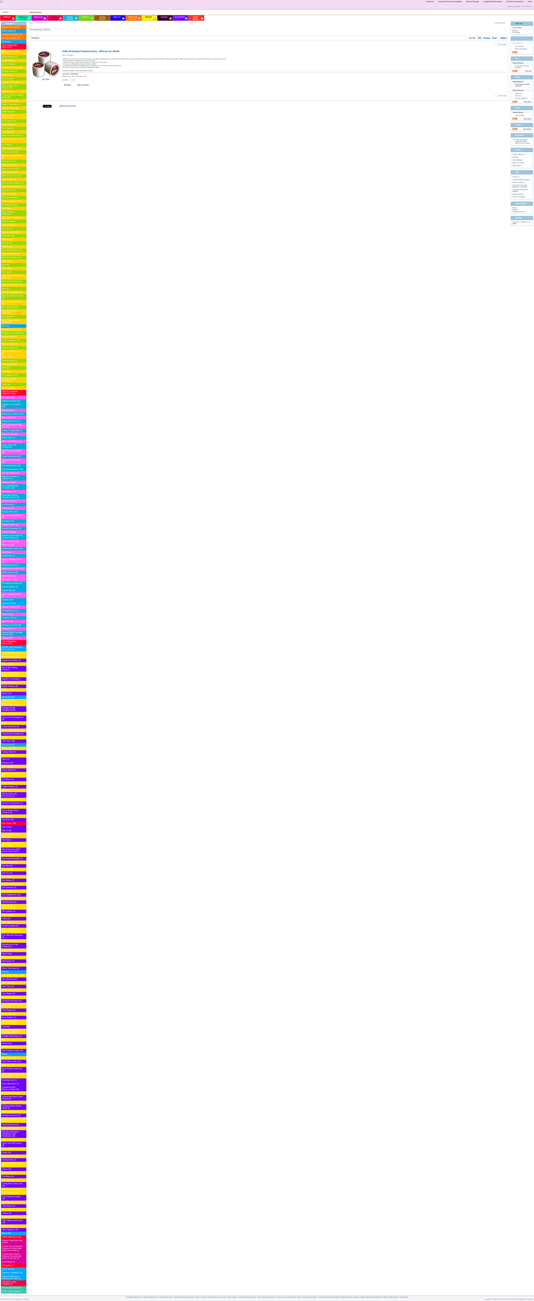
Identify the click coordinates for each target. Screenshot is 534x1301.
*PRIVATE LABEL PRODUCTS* (9, 1283)
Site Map (515, 157)
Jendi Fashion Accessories (247, 1297)
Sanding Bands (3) (9, 360)
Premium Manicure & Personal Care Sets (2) (11, 1277)
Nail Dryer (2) (7, 228)
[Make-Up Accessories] (24, 568)
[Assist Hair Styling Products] (24, 667)
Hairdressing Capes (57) (11, 898)
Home (31, 22)
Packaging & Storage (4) (12, 583)
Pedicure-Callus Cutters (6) (11, 352)
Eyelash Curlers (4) (10, 525)
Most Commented (521, 49)
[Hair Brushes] (24, 816)
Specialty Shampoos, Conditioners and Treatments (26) (10, 1134)
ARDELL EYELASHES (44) (11, 405)
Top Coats (6, 384)
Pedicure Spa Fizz (9, 344)
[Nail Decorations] (24, 221)
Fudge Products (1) (10, 786)
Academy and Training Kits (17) (11, 52)
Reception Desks (9, 1047)
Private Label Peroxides (11, 1288)
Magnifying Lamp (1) (10, 565)
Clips (4, 723)
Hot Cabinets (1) (8, 911)
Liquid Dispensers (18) (11, 148)
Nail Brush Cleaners (10, 205)
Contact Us (430, 1)
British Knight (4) (9, 31)
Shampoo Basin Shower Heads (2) (11, 1107)
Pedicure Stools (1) (10, 348)
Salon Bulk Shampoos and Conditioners (13, 1075)
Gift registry (516, 32)
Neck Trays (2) (8, 986)
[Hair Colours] (24, 827)
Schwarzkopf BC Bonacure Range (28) (10, 1088)
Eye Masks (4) (8, 521)
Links (530, 1)
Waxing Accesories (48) (11, 625)
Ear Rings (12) (8, 508)
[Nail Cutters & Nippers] (24, 217)
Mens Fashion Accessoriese (307, 1297)
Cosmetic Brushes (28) (11, 466)
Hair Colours (7, 827)
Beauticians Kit (8, 410)
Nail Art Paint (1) (8, 190)
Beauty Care (38, 17)
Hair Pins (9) (7, 873)
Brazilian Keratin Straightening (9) (8, 709)
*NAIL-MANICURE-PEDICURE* (10, 46)
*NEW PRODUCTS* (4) (11, 1237)
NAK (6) (5, 972)
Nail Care (7, 17)
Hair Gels (518, 96)
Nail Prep (5, 265)
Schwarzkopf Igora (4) (11, 1093)
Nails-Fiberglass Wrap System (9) (11, 321)
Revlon (5, 1054)
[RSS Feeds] (514, 52)
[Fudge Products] (24, 786)
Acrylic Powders (8, 64)
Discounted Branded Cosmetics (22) (10, 487)
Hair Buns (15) (8, 820)
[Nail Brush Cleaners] (24, 204)
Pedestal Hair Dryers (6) (11, 1001)
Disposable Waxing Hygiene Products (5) (10, 496)
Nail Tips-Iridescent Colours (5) (10, 312)
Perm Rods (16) (8, 1014)
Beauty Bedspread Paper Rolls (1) (12, 426)
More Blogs (527, 101)
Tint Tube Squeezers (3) (12, 1189)
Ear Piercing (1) (8, 504)
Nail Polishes (7, 261)
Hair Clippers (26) (9, 823)
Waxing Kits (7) (8, 629)
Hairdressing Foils (9, 902)
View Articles (527, 129)
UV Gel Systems (9, 388)
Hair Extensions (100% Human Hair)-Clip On (11, 850)
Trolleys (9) (6, 1213)
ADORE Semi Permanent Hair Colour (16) (12, 648)
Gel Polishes (7, 145)
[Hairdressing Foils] (24, 902)
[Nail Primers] (24, 268)
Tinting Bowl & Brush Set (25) (12, 1185)
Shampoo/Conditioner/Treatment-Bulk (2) (13, 1120)
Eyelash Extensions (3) (11, 528)
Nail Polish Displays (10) (12, 250)
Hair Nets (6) (7, 866)
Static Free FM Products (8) (12, 1144)
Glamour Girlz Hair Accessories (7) (9, 795)
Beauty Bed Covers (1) (11, 421)
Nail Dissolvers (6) (9, 225)
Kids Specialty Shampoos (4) (12, 936)
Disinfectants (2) (8, 491)
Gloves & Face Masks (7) (12, 803)
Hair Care (117, 17)
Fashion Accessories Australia (286, 1297)
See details (45, 79)
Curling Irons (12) (9, 748)
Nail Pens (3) (7, 247)
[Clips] (24, 723)
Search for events (518, 163)
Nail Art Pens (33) (9, 194)
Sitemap (385, 1297)
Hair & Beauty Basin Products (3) (10, 811)
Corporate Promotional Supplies (450, 1)
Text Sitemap (403, 1297)
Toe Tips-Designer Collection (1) (9, 380)
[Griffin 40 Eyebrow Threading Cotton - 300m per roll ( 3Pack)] (46, 78)
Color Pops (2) (8, 91)
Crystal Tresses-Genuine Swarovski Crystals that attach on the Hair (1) (12, 1248)
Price (494, 38)
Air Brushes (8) (8, 397)
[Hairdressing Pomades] (24, 905)
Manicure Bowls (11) (10, 152)
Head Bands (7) (8, 556)
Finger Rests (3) (8, 124)
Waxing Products (70, 18)
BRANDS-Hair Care (10, 704)
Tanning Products (102, 18)
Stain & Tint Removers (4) (12, 1140)
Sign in (514, 208)
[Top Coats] (24, 384)
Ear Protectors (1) (9, 766)
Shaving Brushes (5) (10, 1124)
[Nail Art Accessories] (24, 172)
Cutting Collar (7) (9, 752)
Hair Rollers (6, 877)
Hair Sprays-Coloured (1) (12, 884)
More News (527, 118)
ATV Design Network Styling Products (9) (10, 674)
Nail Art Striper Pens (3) (11, 201)
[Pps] (24, 1039)
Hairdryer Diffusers (521, 98)
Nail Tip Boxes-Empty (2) (12, 285)
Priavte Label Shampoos (12, 1291)
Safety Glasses (8, 357)
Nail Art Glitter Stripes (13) (12, 183)
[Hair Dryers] (24, 839)
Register (515, 209)
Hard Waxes (7, 552)
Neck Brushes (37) (9, 979)
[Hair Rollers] (24, 876)
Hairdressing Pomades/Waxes (9, 907)
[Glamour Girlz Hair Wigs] (24, 799)
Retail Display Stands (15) (12, 1050)
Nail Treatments (8, 316)
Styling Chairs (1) (9, 1160)
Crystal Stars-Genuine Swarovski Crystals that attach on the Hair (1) (11, 1256)
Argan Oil (518, 93)
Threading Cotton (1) (10, 611)
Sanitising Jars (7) (9, 1080)
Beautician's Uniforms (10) (12, 414)
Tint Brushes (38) (9, 1173)
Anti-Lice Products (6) (11, 657)
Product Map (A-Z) (518, 154)
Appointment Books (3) (11, 660)
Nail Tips (5, 288)
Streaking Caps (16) (10, 1156)
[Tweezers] (24, 614)
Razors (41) (6, 1043)
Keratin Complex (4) (10, 926)
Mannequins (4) (8, 961)
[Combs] (24, 737)
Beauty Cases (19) (9, 434)
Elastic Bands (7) (9, 770)
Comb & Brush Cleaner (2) (12, 734)
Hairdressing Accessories (132, 18)
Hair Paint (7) (7, 869)
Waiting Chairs (8, 1226)
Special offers (516, 165)
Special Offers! (180, 17)
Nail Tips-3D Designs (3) (12, 292)
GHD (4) (5, 790)
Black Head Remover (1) (12, 441)
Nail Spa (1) (7, 272)
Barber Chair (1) (8, 682)
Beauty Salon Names (150, 1297)
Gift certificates (517, 160)
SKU (479, 38)
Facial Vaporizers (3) (10, 541)
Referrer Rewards (518, 182)
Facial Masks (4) (9, 121)
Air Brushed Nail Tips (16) (12, 68)
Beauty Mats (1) (8, 438)
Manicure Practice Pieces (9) (12, 157)
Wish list (515, 30)
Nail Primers (7, 268)
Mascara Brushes (9, 603)
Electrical (148, 17)
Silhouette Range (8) (10, 1128)
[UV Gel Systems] (24, 388)
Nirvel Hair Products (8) (11, 990)
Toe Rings (6, 371)
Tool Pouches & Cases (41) (11, 1197)
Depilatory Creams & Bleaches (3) (10, 477)
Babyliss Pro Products (11, 679)
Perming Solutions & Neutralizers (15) (10, 1022)
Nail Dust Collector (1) (11, 232)
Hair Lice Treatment (10, 862)
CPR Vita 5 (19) (8, 741)
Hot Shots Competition (514, 1)
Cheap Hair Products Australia (522, 66)
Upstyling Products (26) (11, 1217)
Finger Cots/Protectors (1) (12, 135)
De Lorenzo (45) (8, 755)
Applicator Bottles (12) (11, 401)
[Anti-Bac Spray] (24, 71)
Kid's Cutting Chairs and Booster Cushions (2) (11, 930)
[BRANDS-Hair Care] (24, 704)
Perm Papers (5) (8, 1010)
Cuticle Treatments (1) (11, 104)
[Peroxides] (24, 1026)
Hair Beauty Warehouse (134, 1297)
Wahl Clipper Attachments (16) (12, 1221)
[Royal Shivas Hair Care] (24, 1061)
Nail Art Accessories (10, 172)
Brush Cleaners (8, 78)
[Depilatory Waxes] (24, 482)
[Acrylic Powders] (24, 64)
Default (503, 38)
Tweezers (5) (7, 614)
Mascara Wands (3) (10, 587)
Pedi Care (85, 17)
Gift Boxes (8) (7, 545)
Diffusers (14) (7, 763)
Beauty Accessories (54, 18)
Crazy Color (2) (8, 745)
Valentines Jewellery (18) (12, 1273)
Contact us (516, 177)
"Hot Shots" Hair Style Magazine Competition (519, 186)
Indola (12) (6, 918)
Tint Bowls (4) (7, 1180)
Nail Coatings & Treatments (8, 213)
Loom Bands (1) (8, 1262)
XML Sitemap (393, 1297)
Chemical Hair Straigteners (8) (13, 718)
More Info (528, 71)
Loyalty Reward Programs (521, 179)
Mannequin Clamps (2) (11, 957)
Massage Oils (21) (9, 579)
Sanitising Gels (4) (9, 364)
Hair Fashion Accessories (266, 1297)
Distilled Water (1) (9, 501)
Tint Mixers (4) (8, 1176)
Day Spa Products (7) (10, 473)
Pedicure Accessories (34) (12, 333)
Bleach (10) (6, 693)
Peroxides (6, 1027)
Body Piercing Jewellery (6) (11, 452)
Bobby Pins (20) (8, 701)
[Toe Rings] (24, 371)
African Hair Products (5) (12, 653)
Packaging (6, 42)
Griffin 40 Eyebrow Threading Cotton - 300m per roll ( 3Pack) (90, 51)
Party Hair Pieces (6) (10, 997)
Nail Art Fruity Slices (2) (11, 176)
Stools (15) (6, 1152)
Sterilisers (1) (7, 1149)
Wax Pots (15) (8, 621)
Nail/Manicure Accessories (23, 18)
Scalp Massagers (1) (10, 1084)
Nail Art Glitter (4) (9, 179)
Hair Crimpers (7, 891)
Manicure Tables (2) (10, 165)
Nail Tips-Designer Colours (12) (13, 297)
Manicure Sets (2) (9, 161)
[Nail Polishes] (24, 261)
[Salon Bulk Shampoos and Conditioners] (24, 1074)
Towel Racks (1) (8, 1206)
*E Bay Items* (8, 1265)
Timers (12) (6, 1169)
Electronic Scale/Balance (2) (12, 775)
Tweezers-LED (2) (9, 618)
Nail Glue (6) (7, 239)
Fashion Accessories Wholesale (329, 1297)
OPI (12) (5, 326)
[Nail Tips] (24, 288)
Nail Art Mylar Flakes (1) (12, 187)
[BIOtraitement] (24, 689)
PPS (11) (5, 1040)
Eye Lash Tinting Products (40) (13, 516)
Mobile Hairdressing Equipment (370, 1297)
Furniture (164, 17)
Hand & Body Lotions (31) (12, 548)
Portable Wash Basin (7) (12, 1036)
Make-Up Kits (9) (9, 576)
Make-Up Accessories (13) (12, 569)
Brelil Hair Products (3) (11, 714)
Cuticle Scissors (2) (10, 101)
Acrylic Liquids (8, 60)
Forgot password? (518, 211)
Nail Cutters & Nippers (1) (12, 218)
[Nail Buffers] (24, 208)
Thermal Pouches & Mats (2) (12, 1164)
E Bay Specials (8, 1269)
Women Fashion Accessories (184, 1297)
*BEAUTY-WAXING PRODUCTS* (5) (10, 393)
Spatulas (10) (7, 600)
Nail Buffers (7, 208)
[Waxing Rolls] (24, 638)
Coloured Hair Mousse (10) (13, 730)
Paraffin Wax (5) (8, 590)
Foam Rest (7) (8, 132)
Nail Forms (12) (8, 236)
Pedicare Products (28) (11, 329)
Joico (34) (6, 922)
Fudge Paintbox (8, 783)
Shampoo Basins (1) (10, 1112)
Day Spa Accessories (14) (12, 469)
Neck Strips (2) (8, 983)
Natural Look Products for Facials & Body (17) (12, 536)
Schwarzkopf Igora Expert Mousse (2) (12, 1098)
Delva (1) (5, 759)
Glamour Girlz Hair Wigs (12, 799)
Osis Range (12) (8, 993)
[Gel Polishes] (24, 144)
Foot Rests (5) (8, 779)
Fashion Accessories (166, 1297)
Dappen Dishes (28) (10, 108)
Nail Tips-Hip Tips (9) (10, 307)
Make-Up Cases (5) (10, 572)
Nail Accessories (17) (10, 168)
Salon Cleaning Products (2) (12, 595)
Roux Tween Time (9, 1058)
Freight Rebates (195, 18)
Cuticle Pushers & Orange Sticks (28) (12, 96)
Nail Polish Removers (10, 254)
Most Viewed (519, 46)
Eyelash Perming (9, 532)
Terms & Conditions (519, 197)
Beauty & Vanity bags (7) (12, 430)
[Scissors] (24, 1102)
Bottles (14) (6, 75)
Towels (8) (6, 1209)
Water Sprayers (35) (10, 1230)
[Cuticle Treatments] (24, 104)
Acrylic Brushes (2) (10, 57)
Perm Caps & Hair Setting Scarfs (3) (12, 1005)
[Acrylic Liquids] (24, 60)
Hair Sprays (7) (8, 880)
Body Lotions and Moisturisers (9, 446)
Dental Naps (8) (8, 112)
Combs (5, 737)
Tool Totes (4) (7, 1202)
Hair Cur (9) (6, 830)
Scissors (5, 1102)
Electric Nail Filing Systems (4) (9, 116)
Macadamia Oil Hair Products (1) (10, 945)
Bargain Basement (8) (11, 27)
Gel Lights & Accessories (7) (12, 140)
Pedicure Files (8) (9, 337)
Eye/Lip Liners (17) (9, 512)
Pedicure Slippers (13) (11, 340)
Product (486, 38)
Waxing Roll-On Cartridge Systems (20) (12, 633)
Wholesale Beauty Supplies (350, 1297)
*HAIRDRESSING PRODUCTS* (9, 643)
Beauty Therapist (201, 1297)
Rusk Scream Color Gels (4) (12, 1070)
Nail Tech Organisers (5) (12, 281)
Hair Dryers (6, 840)
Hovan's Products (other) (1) (12, 560)
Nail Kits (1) (7, 243)
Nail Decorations (8, 221)
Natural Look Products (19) (13, 975)
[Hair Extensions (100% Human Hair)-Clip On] (24, 849)
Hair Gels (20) (7, 855)
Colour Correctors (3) (10, 726)
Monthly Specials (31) (11, 38)
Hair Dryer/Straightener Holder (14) (11, 835)
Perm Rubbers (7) (9, 1017)
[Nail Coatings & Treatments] (24, 212)
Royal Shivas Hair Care (11, 1061)
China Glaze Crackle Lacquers (522, 85)
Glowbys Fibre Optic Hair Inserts (12, 1241)
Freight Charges (517, 194)
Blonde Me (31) (8, 697)
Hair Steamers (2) (9, 887)
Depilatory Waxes (9, 482)
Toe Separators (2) (9, 375)
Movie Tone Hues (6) (10, 968)
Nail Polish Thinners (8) (11, 257)
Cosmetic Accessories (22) (11, 461)
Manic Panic (7, 954)
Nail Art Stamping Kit (10, 197)
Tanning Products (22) (11, 607)
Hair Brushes (7, 816)
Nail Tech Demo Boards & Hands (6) (12, 277)
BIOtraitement (7, 690)
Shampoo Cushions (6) (11, 1115)
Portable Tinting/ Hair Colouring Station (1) (10, 1031)
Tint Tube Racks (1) (10, 1193)
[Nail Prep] (24, 264)
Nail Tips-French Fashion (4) (12, 302)
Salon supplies (232, 1297)
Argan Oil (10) (7, 664)
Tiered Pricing (519, 115)
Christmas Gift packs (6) (12, 34)
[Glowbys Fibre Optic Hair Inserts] (24, 1240)
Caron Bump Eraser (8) (11, 456)
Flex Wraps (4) (8, 128)
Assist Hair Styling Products (9, 668)
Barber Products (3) (10, 686)
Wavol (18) (6, 1233)
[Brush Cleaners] (24, 78)
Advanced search (35, 12)
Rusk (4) (5, 1065)
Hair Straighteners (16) (11, 895)
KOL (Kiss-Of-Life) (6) (11, 941)
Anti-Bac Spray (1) (9, 71)
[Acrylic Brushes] (24, 56)
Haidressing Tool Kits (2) (12, 807)
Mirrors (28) (6, 965)
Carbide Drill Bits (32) (10, 82)
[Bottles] (24, 74)
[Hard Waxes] (24, 552)
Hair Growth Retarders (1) (12, 858)
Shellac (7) (6, 368)
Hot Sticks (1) (7, 915)
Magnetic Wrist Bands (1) (12, 950)
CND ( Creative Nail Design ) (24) (10, 87)
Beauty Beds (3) (8, 417)
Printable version (500, 22)
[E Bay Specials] (24, 1269)
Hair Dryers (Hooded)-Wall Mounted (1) (12, 844)
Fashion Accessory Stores (217, 1297)
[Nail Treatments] (24, 316)
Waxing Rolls (7, 638)
